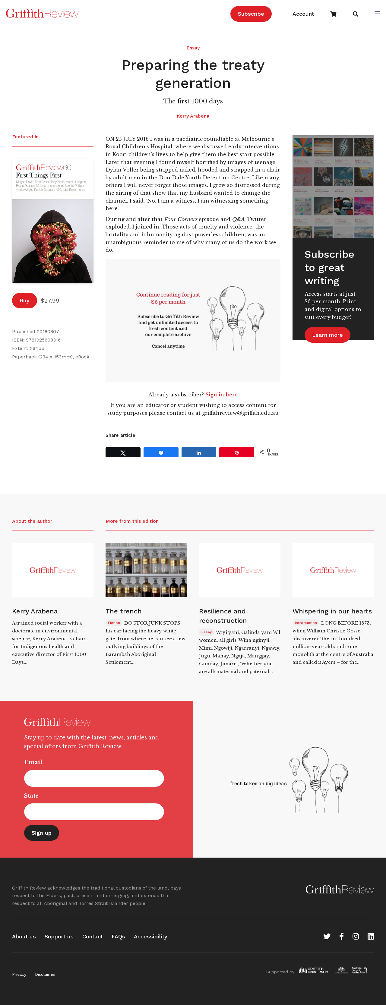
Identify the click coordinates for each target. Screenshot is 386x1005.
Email (33, 762)
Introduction (306, 623)
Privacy (19, 974)
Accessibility (150, 936)
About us (24, 936)
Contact (92, 936)
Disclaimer (45, 974)
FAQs (118, 936)
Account (303, 14)
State (31, 795)
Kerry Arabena (193, 116)
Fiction (114, 623)
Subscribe (251, 14)
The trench (124, 611)
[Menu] (377, 14)
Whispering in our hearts (332, 611)
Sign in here (221, 395)
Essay (193, 48)
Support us (59, 936)
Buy (25, 300)
